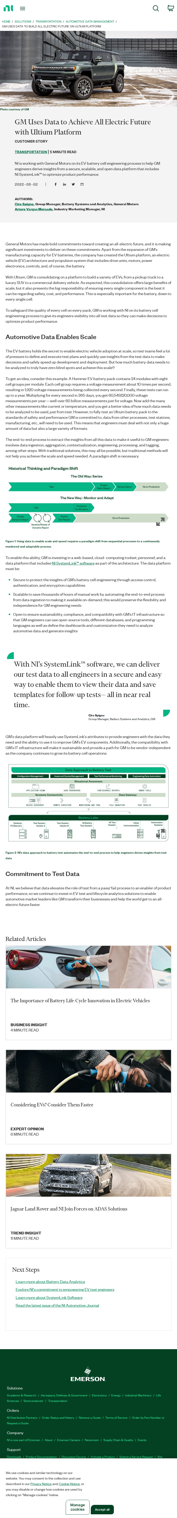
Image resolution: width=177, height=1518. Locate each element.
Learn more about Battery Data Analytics (50, 1281)
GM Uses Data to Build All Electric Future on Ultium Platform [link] (51, 26)
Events (142, 1440)
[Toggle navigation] (27, 8)
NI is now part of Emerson (23, 1440)
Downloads (14, 1456)
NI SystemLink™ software (73, 563)
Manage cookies (77, 1507)
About (49, 1440)
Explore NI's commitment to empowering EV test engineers (65, 1289)
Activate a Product (103, 1456)
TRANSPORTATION (31, 152)
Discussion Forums (74, 1456)
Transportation (57, 1400)
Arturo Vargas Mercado (34, 208)
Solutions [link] (23, 21)
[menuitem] (156, 9)
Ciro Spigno (24, 203)
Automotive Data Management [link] (90, 21)
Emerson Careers (68, 1440)
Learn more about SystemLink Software (49, 1297)
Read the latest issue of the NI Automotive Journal (57, 1305)
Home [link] (6, 21)
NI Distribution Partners (22, 1417)
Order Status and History (58, 1417)
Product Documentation (41, 1456)
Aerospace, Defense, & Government (64, 1395)
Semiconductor (34, 1400)
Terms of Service (116, 1417)
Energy (116, 1395)
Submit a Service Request (136, 1456)
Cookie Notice (69, 1483)
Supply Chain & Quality (118, 1440)
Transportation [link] (48, 21)
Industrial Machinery (138, 1395)
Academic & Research (21, 1395)
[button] (88, 498)
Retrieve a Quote (90, 1417)
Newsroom (92, 1440)
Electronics (99, 1395)
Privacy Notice (41, 1483)
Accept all (102, 1509)
